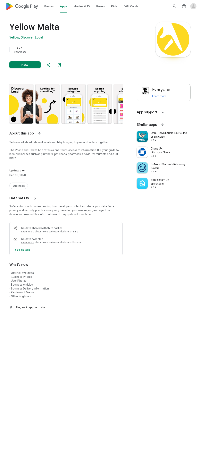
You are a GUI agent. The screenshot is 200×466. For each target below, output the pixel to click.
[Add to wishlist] (59, 65)
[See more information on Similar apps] (162, 124)
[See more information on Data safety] (34, 198)
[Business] (18, 186)
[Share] (48, 65)
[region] (71, 49)
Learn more (27, 231)
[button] (21, 104)
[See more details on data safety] (22, 249)
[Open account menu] (193, 6)
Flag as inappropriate (27, 307)
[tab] (49, 6)
